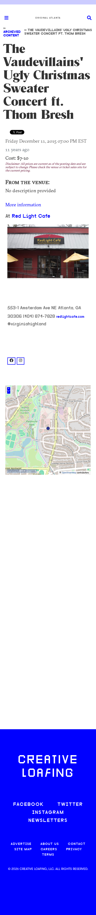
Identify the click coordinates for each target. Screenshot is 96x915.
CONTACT (77, 844)
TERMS (48, 855)
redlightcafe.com (70, 317)
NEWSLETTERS (48, 820)
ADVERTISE (21, 844)
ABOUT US (49, 844)
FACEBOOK (28, 804)
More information (23, 204)
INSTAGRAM (48, 812)
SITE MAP (23, 849)
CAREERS (49, 849)
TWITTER (70, 804)
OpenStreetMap (69, 473)
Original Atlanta (48, 18)
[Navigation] (4, 18)
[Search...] (89, 18)
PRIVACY (74, 849)
